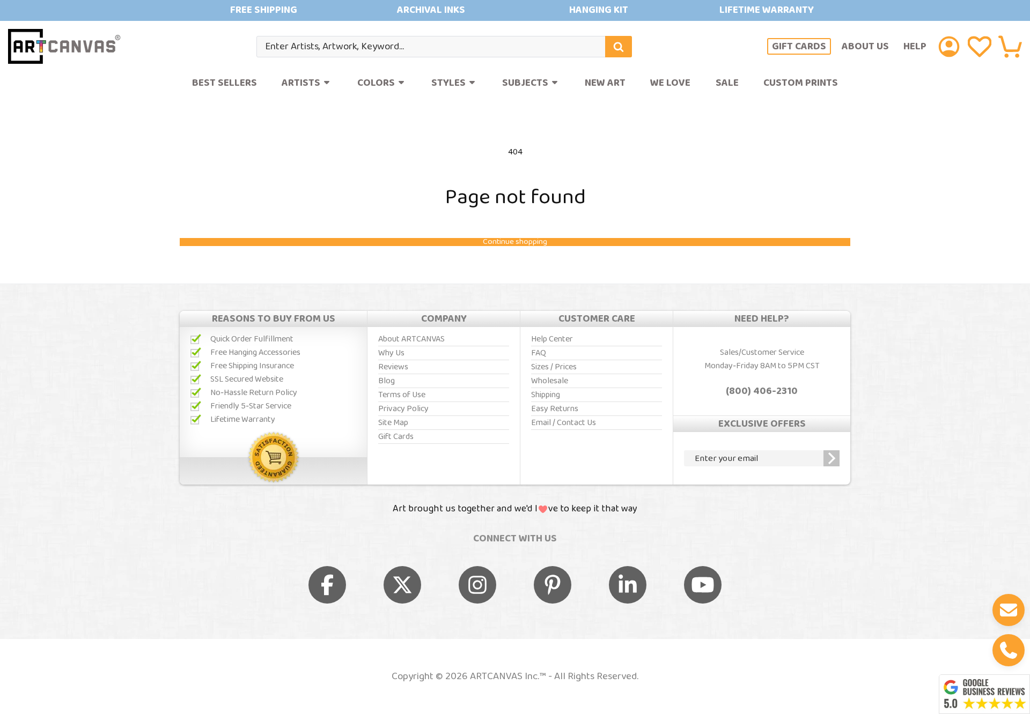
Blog (386, 381)
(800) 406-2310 (762, 391)
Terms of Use (401, 394)
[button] (1010, 46)
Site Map (393, 422)
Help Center (552, 339)
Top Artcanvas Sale (515, 10)
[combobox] (444, 46)
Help (914, 46)
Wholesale (549, 381)
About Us (865, 46)
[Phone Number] (1008, 650)
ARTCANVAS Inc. (504, 676)
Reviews (393, 367)
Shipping (545, 394)
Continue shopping (515, 242)
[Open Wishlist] (979, 46)
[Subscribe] (831, 458)
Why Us (391, 353)
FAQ (538, 353)
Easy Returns (554, 408)
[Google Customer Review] (984, 694)
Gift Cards (799, 47)
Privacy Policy (403, 408)
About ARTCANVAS (411, 339)
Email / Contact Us (563, 422)
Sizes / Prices (554, 367)
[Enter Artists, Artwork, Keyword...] (618, 46)
